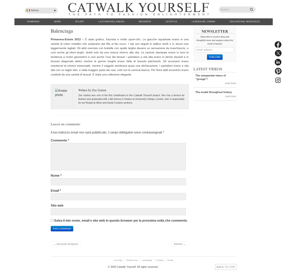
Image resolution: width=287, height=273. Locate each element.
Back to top (226, 267)
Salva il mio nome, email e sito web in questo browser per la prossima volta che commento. (121, 220)
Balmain (180, 244)
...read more (230, 83)
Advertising (147, 260)
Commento (60, 140)
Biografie (145, 21)
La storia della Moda (111, 21)
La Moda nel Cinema (203, 21)
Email (56, 190)
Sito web (57, 205)
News (57, 21)
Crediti (170, 260)
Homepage (33, 21)
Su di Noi (118, 260)
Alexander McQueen (66, 244)
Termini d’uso (132, 260)
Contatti (159, 260)
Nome (56, 175)
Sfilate (79, 21)
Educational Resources (245, 21)
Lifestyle (171, 21)
